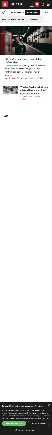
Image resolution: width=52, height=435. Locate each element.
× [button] (49, 405)
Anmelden (43, 4)
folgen (35, 12)
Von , (14, 78)
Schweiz (33, 19)
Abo (37, 4)
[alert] (26, 418)
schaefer (16, 12)
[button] (26, 430)
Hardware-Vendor (13, 19)
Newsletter (32, 4)
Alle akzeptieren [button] (14, 423)
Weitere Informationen (40, 418)
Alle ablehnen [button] (39, 423)
